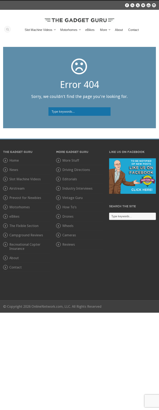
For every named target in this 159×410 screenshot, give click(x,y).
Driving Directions (76, 170)
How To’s (69, 207)
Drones (67, 216)
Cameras (69, 235)
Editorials (69, 179)
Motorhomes (19, 207)
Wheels (67, 226)
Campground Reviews (26, 235)
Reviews (68, 244)
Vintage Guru (72, 198)
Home (14, 160)
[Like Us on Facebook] (132, 176)
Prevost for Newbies (25, 198)
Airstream (17, 188)
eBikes (90, 30)
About (119, 30)
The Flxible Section (24, 226)
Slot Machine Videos (25, 179)
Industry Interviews (77, 188)
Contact (133, 30)
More (103, 30)
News (13, 170)
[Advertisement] (132, 263)
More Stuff (70, 160)
